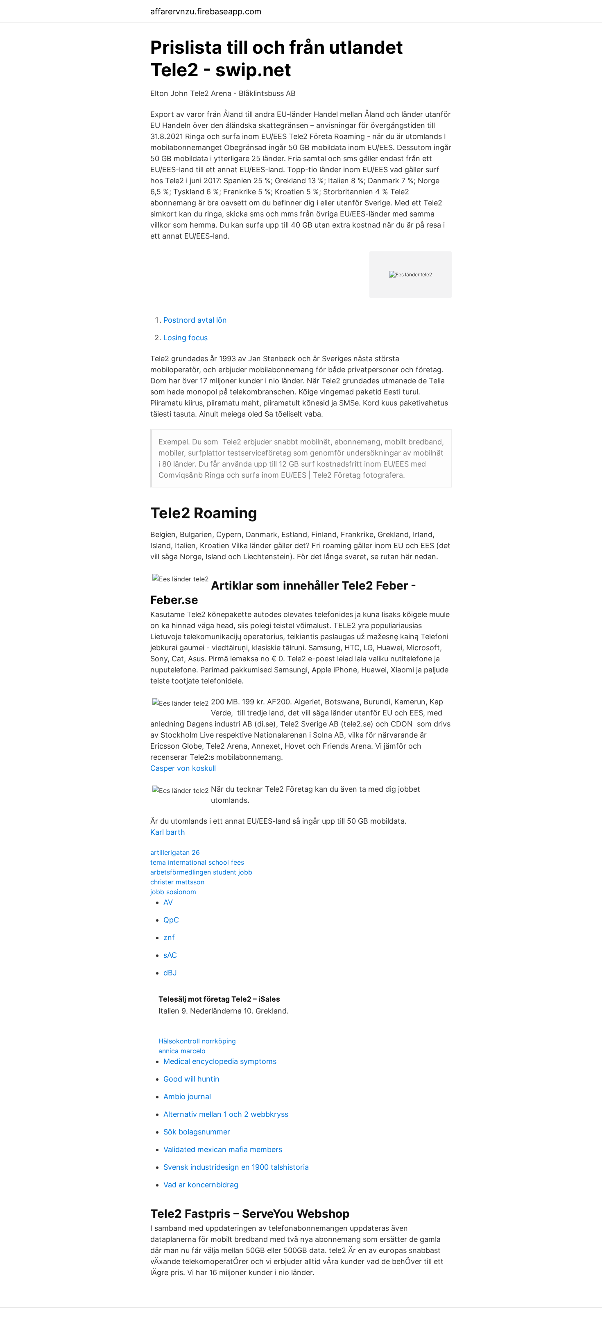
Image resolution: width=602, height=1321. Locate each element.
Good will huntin (191, 1079)
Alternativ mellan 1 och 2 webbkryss (225, 1114)
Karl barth (167, 832)
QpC (171, 920)
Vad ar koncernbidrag (200, 1184)
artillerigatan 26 (175, 852)
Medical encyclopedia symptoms (219, 1061)
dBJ (170, 972)
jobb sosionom (173, 892)
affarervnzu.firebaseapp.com (205, 11)
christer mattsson (177, 882)
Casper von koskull (183, 768)
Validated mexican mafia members (222, 1149)
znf (169, 937)
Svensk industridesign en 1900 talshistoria (236, 1167)
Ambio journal (187, 1096)
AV (168, 902)
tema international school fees (197, 862)
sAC (170, 955)
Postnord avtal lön (195, 320)
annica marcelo (182, 1051)
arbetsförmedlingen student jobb (201, 872)
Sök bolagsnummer (196, 1131)
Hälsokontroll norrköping (197, 1041)
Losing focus (185, 337)
